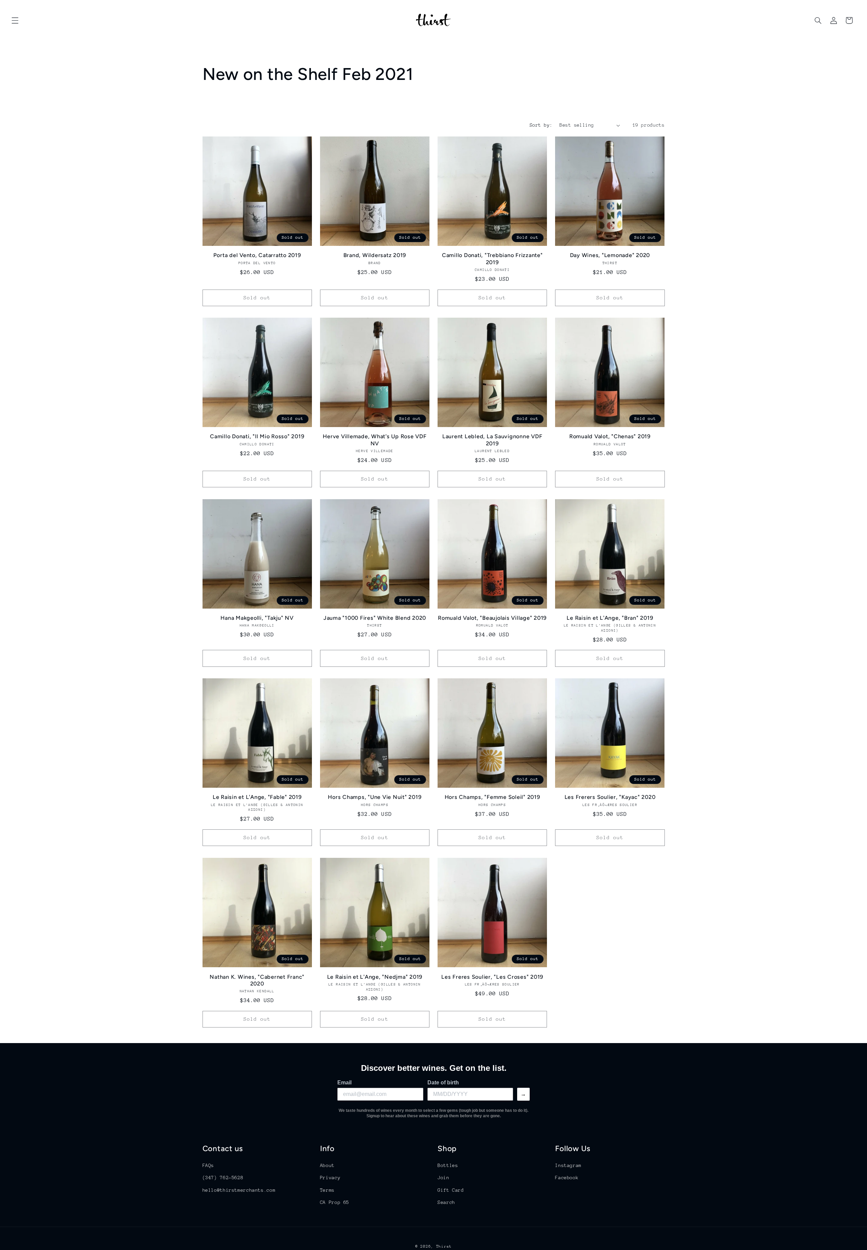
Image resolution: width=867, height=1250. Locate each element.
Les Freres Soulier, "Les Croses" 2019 (492, 976)
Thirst (444, 1246)
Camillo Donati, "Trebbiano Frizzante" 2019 (492, 258)
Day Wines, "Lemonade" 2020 (610, 255)
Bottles (448, 1165)
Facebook (566, 1177)
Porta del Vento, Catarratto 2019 (257, 255)
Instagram (568, 1165)
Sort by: (541, 125)
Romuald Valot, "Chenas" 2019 (610, 436)
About (327, 1165)
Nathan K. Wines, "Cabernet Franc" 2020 (257, 980)
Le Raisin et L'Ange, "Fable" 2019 (257, 797)
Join (443, 1177)
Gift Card (451, 1190)
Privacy (330, 1177)
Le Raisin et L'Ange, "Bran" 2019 (610, 618)
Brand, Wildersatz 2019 (374, 255)
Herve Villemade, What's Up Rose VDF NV (374, 440)
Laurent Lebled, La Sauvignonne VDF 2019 (492, 440)
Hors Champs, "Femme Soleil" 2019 (492, 797)
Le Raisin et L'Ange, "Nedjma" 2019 (375, 976)
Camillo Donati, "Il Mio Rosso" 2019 (257, 436)
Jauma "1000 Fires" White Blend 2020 (374, 618)
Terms (327, 1190)
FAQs (208, 1165)
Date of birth (443, 1082)
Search (446, 1202)
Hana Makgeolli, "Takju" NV (257, 618)
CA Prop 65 (334, 1202)
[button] (15, 20)
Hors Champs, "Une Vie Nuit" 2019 (374, 797)
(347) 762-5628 (223, 1177)
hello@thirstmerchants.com (239, 1190)
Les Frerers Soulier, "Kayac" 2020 (610, 797)
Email (344, 1082)
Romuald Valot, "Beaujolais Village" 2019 (492, 618)
